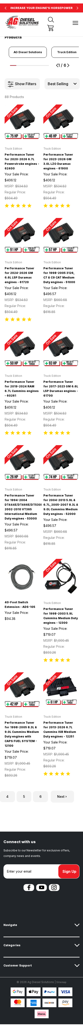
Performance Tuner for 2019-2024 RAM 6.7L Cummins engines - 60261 (22, 388)
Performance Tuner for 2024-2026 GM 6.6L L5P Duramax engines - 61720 (19, 275)
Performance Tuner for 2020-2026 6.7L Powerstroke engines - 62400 (22, 161)
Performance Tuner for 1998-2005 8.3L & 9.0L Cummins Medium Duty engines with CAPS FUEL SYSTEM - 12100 (22, 734)
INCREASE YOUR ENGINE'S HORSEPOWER (41, 8)
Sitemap (61, 982)
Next (61, 796)
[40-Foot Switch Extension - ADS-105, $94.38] (22, 576)
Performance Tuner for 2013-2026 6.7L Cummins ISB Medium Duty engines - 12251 (59, 729)
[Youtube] (41, 887)
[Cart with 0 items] (50, 28)
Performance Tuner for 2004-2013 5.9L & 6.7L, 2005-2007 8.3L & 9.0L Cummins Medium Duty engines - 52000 (60, 505)
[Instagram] (54, 887)
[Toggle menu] (75, 23)
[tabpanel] (27, 52)
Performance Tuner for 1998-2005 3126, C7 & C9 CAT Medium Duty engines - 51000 (59, 275)
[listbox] (62, 84)
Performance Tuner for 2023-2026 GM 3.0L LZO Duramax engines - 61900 (58, 161)
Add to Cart (22, 133)
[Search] (51, 20)
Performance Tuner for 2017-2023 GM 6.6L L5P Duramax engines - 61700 (60, 388)
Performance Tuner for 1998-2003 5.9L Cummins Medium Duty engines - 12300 (60, 615)
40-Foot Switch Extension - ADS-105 (20, 605)
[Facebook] (29, 887)
